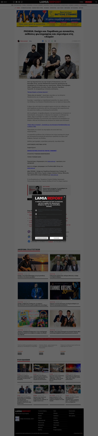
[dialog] (49, 218)
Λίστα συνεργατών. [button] (49, 226)
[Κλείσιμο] (64, 196)
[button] (49, 217)
